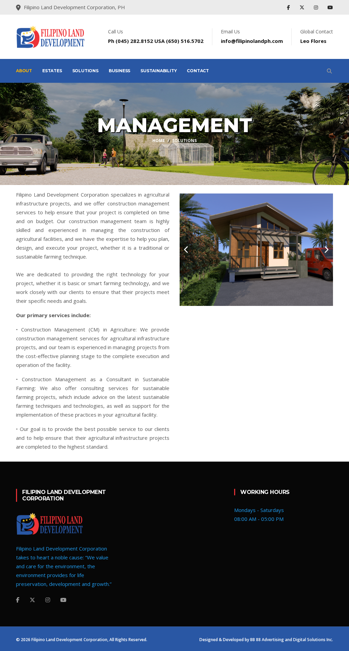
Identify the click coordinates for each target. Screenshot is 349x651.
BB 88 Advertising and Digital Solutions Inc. (291, 639)
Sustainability (158, 70)
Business (119, 70)
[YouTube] (330, 7)
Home (158, 140)
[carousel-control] (186, 250)
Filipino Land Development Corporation (69, 639)
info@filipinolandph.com (252, 40)
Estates (52, 70)
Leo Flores (313, 40)
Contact (198, 70)
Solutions (85, 70)
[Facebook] (289, 7)
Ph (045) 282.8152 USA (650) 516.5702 (155, 40)
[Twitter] (302, 7)
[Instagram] (316, 7)
